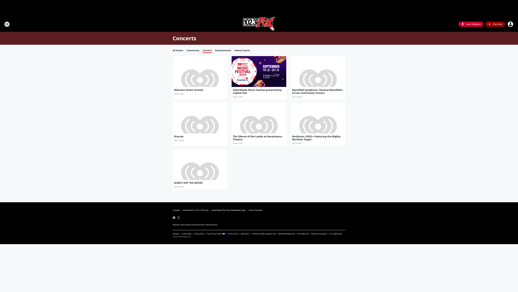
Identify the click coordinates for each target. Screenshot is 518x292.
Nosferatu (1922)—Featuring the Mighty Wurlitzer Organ (316, 138)
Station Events (242, 50)
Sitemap (176, 234)
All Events (178, 50)
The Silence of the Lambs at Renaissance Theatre (257, 138)
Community (192, 50)
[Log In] (511, 24)
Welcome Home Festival (188, 89)
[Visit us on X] (178, 217)
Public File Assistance (319, 234)
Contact (176, 210)
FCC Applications (336, 234)
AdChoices (245, 234)
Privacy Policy (199, 234)
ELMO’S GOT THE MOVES (188, 182)
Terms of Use (233, 234)
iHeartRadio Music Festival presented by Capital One (257, 91)
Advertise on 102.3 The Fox (195, 210)
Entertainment (223, 50)
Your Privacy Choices (214, 234)
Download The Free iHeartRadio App (229, 210)
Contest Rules (186, 234)
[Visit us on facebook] (174, 217)
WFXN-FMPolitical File (287, 234)
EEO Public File (303, 234)
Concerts (207, 50)
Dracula (178, 136)
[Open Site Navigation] (7, 24)
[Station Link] (259, 24)
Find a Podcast (255, 210)
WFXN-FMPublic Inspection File (264, 234)
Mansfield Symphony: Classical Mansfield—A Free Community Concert (318, 91)
